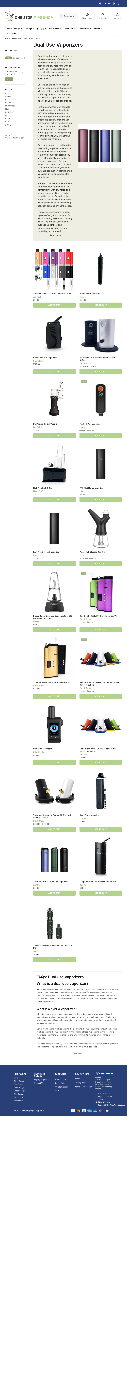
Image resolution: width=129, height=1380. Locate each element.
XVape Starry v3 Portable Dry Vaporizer (97, 881)
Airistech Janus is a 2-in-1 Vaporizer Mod (52, 293)
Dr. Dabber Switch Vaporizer (46, 424)
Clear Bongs (19, 1087)
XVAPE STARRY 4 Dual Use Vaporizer (50, 881)
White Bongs (19, 1100)
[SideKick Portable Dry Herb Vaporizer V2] (54, 658)
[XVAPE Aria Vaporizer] (100, 791)
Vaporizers (68, 28)
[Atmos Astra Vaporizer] (100, 269)
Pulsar (82, 555)
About (77, 1078)
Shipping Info (60, 1079)
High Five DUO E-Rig (42, 488)
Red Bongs (18, 1097)
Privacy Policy (81, 1082)
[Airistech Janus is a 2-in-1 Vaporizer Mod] (54, 269)
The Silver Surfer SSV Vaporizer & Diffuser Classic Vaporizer (98, 750)
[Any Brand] (14, 71)
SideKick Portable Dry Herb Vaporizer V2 (52, 682)
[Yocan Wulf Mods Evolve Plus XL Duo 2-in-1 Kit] (54, 921)
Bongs (17, 28)
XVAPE (82, 818)
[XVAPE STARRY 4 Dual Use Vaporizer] (54, 857)
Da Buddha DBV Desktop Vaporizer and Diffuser (97, 358)
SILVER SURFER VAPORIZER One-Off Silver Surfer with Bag (99, 683)
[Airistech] (14, 74)
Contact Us (38, 1083)
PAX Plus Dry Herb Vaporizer (46, 552)
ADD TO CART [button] (101, 305)
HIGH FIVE (38, 491)
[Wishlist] (72, 252)
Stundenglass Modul (42, 749)
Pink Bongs (18, 1094)
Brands (97, 28)
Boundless (38, 361)
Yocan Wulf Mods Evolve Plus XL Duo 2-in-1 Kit (53, 946)
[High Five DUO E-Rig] (54, 464)
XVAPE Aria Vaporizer (89, 815)
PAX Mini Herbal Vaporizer (91, 488)
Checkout (117, 18)
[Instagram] (105, 4)
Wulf (35, 951)
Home (9, 28)
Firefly (82, 427)
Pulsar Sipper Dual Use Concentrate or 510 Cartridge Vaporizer (52, 617)
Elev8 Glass (85, 363)
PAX (81, 491)
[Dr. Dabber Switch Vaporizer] (54, 400)
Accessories (83, 28)
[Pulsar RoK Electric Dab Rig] (100, 528)
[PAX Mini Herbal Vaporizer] (100, 464)
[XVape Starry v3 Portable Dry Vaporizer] (100, 857)
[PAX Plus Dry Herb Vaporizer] (54, 528)
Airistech (37, 297)
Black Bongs (19, 1081)
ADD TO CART (54, 305)
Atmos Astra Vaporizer (89, 293)
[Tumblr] (118, 4)
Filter (8, 58)
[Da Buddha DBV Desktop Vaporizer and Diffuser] (100, 333)
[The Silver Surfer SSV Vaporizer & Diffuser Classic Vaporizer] (100, 725)
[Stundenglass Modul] (54, 725)
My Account (87, 18)
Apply (9, 79)
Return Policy (60, 1083)
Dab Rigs (28, 28)
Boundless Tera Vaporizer (45, 357)
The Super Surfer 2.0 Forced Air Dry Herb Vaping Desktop (52, 816)
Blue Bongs (18, 1084)
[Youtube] (109, 4)
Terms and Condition (83, 1087)
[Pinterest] (114, 4)
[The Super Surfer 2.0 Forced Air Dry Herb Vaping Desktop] (54, 791)
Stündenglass (39, 752)
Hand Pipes (54, 28)
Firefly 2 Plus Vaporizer (90, 424)
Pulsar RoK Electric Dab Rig (92, 552)
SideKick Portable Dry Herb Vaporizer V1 (98, 616)
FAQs (57, 1091)
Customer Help (103, 18)
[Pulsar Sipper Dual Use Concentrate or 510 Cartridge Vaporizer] (54, 592)
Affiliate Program (61, 1087)
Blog (16, 1078)
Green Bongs (19, 1091)
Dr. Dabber (38, 427)
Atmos (82, 297)
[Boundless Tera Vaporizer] (54, 333)
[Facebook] (100, 4)
